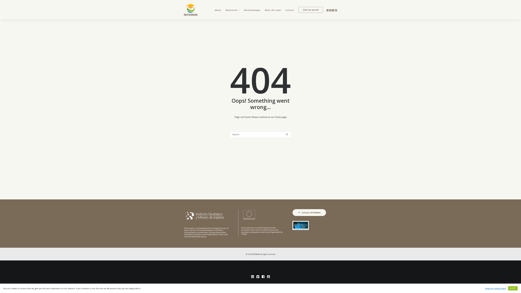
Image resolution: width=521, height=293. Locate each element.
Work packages (252, 10)
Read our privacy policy (495, 288)
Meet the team (273, 10)
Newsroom (231, 10)
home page (281, 117)
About (218, 10)
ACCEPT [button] (513, 288)
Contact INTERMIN (310, 212)
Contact (289, 10)
